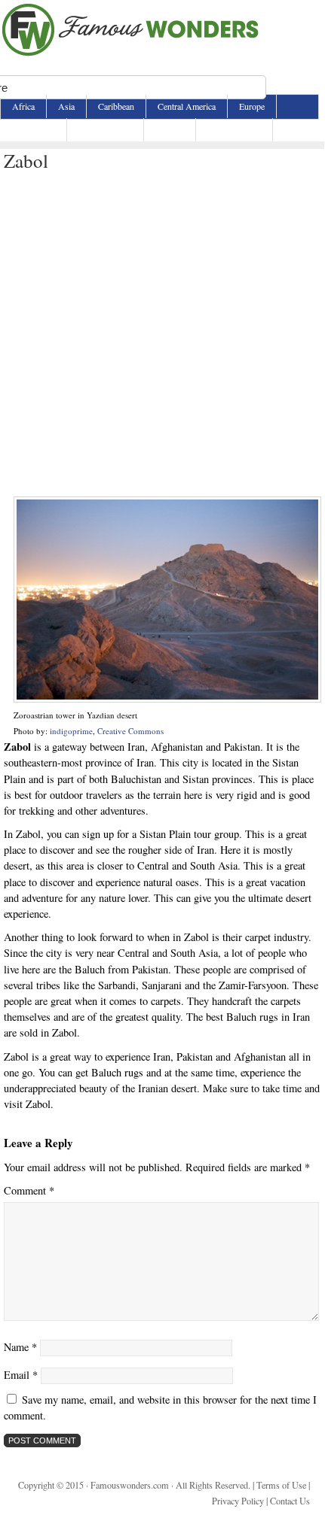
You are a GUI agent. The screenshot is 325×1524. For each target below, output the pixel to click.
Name (20, 1347)
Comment (29, 1190)
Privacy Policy (238, 1501)
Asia (66, 106)
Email (21, 1375)
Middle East (33, 129)
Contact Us (290, 1501)
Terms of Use (281, 1485)
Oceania (169, 129)
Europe (252, 106)
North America (105, 129)
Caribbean (116, 106)
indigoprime (71, 730)
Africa (23, 106)
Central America (187, 106)
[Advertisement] (162, 334)
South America (234, 129)
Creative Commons (130, 730)
